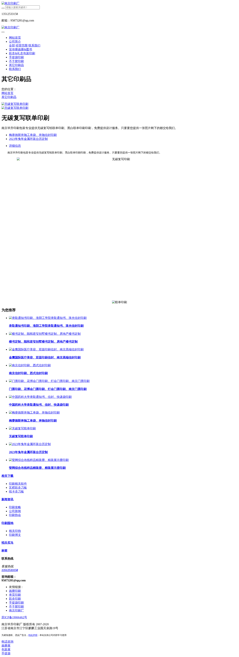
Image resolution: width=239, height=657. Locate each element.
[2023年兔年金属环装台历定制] (30, 444)
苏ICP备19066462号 (14, 617)
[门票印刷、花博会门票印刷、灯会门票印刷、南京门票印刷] (49, 381)
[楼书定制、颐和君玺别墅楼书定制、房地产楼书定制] (45, 333)
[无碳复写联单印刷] (22, 428)
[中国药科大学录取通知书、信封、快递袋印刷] (40, 396)
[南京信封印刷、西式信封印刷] (30, 365)
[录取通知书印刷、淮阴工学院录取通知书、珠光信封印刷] (48, 317)
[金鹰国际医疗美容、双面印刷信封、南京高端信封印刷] (46, 349)
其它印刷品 (8, 97)
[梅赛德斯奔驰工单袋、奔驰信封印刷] (34, 412)
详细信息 (15, 145)
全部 (12, 45)
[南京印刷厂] (119, 3)
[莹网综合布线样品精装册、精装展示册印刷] (39, 460)
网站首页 (15, 37)
